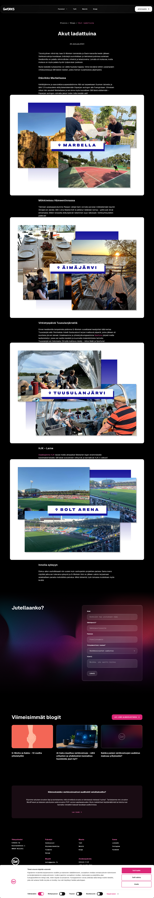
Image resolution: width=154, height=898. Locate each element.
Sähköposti (91, 623)
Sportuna (98, 335)
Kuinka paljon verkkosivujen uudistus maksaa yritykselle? (120, 754)
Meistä (84, 9)
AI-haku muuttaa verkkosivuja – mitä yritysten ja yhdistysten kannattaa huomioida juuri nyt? (75, 756)
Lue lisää (76, 812)
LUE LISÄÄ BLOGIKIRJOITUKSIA (125, 717)
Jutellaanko (142, 9)
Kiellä (136, 884)
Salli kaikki (136, 870)
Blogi (95, 9)
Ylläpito (48, 850)
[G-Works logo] (15, 9)
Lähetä (92, 673)
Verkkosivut (49, 843)
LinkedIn (115, 843)
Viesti (89, 656)
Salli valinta (136, 877)
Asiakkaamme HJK (46, 455)
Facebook (115, 850)
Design (47, 853)
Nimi (88, 611)
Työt (74, 9)
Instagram (116, 846)
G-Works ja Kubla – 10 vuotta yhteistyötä (27, 754)
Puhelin (90, 634)
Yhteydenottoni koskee (96, 645)
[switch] (62, 893)
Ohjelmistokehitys (52, 846)
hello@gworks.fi (51, 862)
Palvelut (61, 9)
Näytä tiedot (111, 894)
